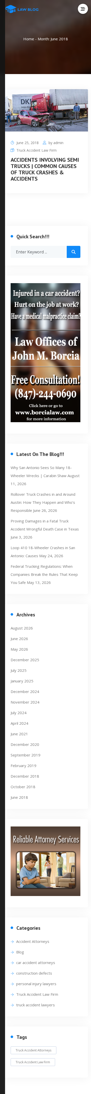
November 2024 (25, 702)
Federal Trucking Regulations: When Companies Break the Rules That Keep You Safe (44, 574)
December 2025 (25, 659)
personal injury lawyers (36, 983)
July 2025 (19, 670)
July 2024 (19, 712)
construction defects (34, 973)
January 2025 (22, 680)
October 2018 (23, 786)
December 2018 (25, 776)
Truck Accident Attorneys (33, 1050)
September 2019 (25, 754)
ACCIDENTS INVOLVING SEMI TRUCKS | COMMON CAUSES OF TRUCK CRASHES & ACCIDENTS (45, 169)
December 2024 (25, 691)
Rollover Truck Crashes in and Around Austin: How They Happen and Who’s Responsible (43, 502)
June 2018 (19, 797)
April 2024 (19, 723)
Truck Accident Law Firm (36, 150)
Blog (20, 951)
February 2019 (23, 765)
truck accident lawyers (35, 1004)
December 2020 (25, 744)
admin (58, 142)
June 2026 (19, 638)
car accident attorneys (35, 962)
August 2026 (22, 628)
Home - (30, 38)
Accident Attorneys (32, 941)
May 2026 (19, 649)
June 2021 (19, 733)
